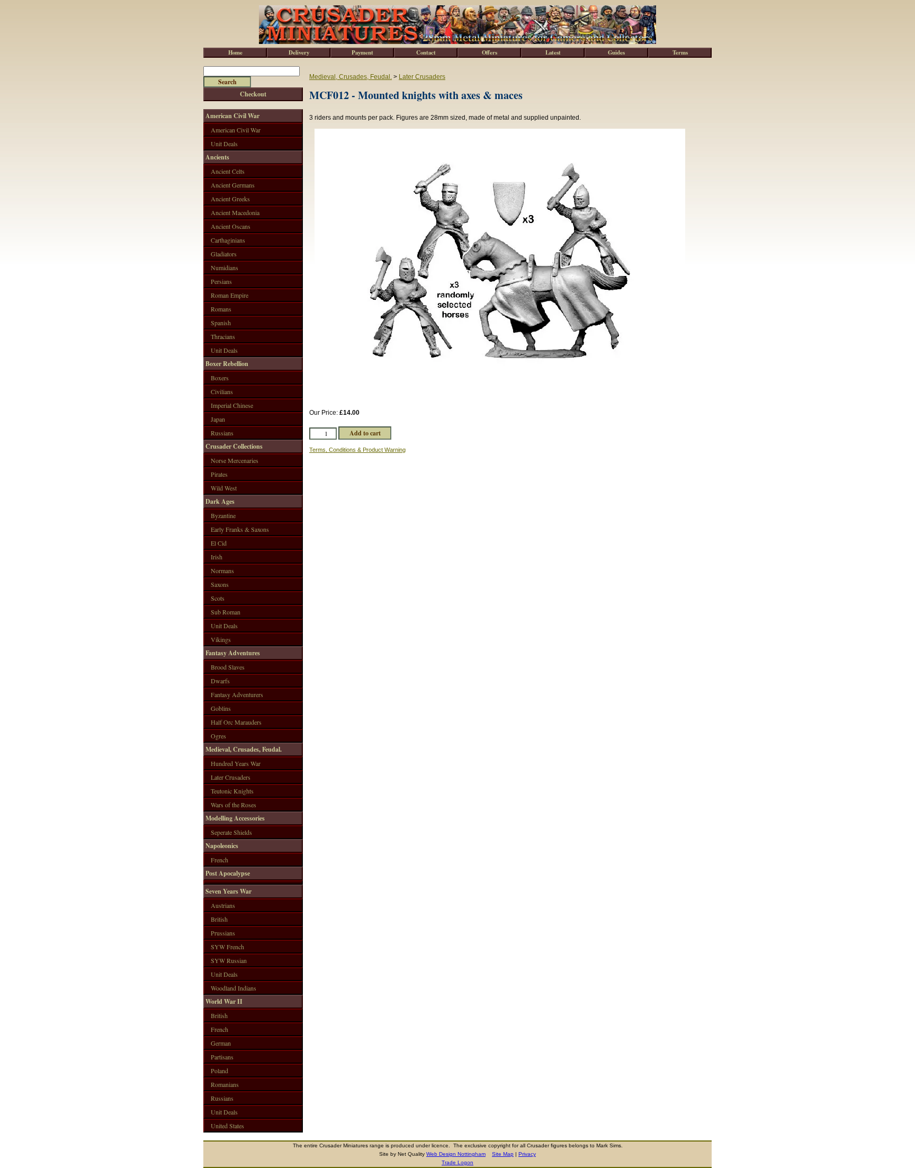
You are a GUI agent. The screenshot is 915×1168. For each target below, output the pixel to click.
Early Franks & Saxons (240, 529)
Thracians (223, 336)
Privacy (527, 1154)
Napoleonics (221, 845)
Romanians (225, 1084)
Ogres (218, 736)
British (219, 919)
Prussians (223, 933)
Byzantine (223, 515)
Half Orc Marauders (236, 722)
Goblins (221, 708)
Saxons (220, 584)
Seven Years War (228, 891)
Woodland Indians (233, 988)
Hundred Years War (236, 763)
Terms (680, 52)
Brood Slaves (228, 667)
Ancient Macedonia (235, 212)
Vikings (221, 639)
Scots (218, 598)
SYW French (227, 946)
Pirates (219, 474)
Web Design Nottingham (456, 1154)
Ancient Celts (228, 171)
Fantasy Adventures (232, 652)
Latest (553, 52)
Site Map (503, 1154)
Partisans (222, 1057)
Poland (219, 1070)
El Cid (219, 543)
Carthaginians (228, 240)
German (221, 1043)
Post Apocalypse (227, 873)
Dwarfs (220, 680)
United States (227, 1125)
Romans (221, 309)
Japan (218, 419)
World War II (224, 1001)
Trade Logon (457, 1162)
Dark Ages (220, 501)
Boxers (220, 377)
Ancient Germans (233, 185)
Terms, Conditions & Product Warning (357, 450)
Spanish (221, 322)
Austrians (223, 905)
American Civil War (232, 115)
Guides (616, 52)
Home (235, 52)
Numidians (224, 267)
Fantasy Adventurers (237, 694)
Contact (426, 52)
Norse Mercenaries (234, 460)
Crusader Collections (234, 446)
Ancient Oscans (230, 226)
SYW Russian (229, 960)
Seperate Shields (231, 832)
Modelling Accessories (235, 818)
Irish (216, 556)
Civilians (222, 391)
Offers (489, 52)
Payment (362, 52)
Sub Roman (225, 612)
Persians (221, 281)
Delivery (299, 52)
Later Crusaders (422, 77)
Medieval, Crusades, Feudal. (350, 77)
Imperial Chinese (232, 405)
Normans (222, 570)
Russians (222, 433)
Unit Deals (224, 143)
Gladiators (224, 253)
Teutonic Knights (232, 791)
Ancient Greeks (230, 198)
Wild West (224, 488)
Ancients (217, 157)
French (219, 859)
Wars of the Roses (233, 804)
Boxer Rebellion (226, 363)
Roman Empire (229, 295)
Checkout (253, 94)
